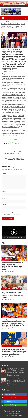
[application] (14, 232)
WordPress (19, 415)
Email (4, 198)
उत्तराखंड (12, 49)
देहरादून (16, 49)
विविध (3, 243)
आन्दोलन (10, 257)
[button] (14, 232)
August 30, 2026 (6, 271)
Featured (5, 49)
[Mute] (21, 237)
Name (4, 191)
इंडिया (9, 49)
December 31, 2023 (6, 71)
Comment (5, 173)
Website (4, 204)
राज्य (19, 49)
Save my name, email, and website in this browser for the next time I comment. (12, 213)
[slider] (13, 237)
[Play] (4, 237)
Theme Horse (16, 413)
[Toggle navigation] (3, 18)
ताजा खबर (5, 365)
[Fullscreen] (24, 237)
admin (13, 71)
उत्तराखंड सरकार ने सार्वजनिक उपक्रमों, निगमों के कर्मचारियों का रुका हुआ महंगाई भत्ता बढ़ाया (14, 152)
